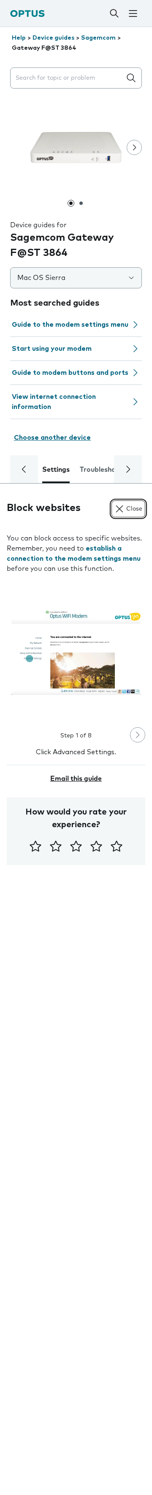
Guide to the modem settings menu (70, 324)
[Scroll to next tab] (128, 469)
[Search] (114, 13)
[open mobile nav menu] (133, 13)
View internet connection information (54, 401)
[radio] (35, 846)
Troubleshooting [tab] (106, 469)
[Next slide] (134, 147)
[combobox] (67, 78)
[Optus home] (27, 13)
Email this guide (76, 778)
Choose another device (52, 437)
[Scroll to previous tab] (24, 469)
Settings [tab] (56, 469)
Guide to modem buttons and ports (70, 372)
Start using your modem (52, 348)
